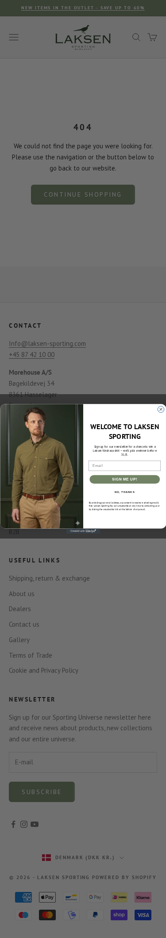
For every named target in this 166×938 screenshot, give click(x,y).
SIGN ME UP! (124, 479)
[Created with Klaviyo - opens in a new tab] (83, 531)
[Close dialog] (161, 409)
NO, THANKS (124, 492)
